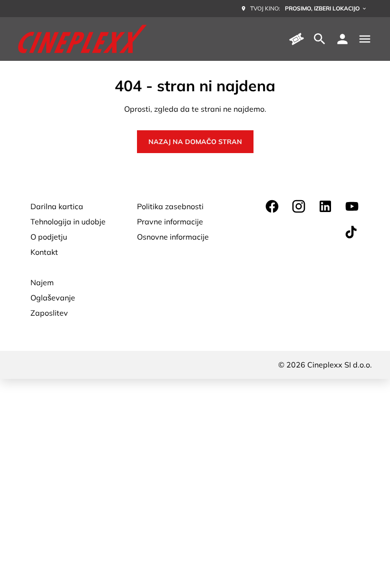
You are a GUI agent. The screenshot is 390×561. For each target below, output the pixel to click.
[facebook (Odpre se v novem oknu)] (272, 206)
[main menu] (365, 39)
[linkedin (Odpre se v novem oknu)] (325, 206)
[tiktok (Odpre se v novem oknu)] (352, 233)
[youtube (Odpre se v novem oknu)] (352, 206)
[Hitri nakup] (296, 39)
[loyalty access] (342, 39)
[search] (319, 39)
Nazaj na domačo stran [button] (195, 141)
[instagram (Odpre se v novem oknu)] (298, 206)
